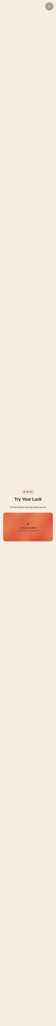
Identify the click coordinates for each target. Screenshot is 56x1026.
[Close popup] (49, 6)
